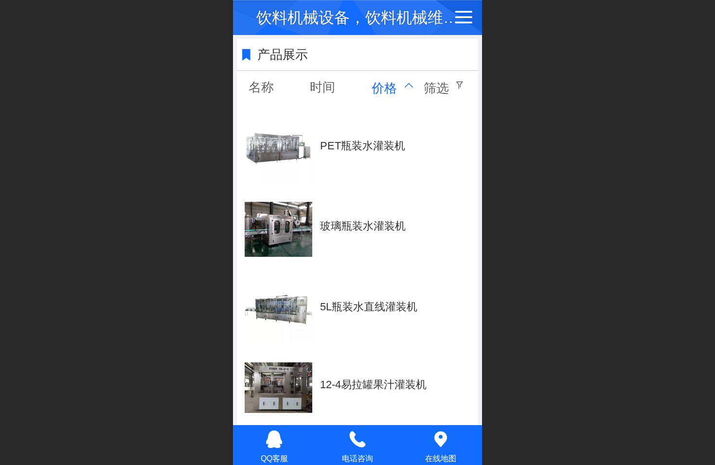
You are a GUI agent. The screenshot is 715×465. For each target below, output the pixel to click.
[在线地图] (440, 439)
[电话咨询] (357, 439)
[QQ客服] (274, 439)
